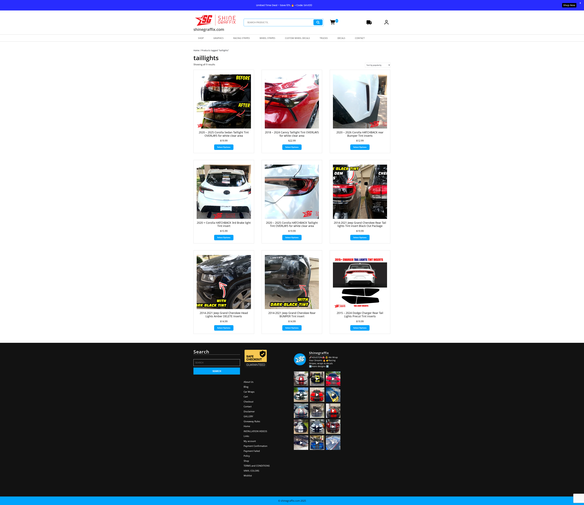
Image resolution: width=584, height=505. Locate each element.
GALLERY (248, 416)
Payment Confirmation (255, 445)
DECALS (341, 38)
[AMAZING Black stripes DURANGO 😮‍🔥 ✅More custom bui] (317, 426)
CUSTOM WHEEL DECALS (297, 38)
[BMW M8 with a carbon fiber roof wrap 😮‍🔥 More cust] (333, 442)
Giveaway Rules (252, 421)
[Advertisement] (367, 368)
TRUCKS (324, 38)
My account (250, 441)
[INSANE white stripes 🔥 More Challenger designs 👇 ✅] (301, 426)
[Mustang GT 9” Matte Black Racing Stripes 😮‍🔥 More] (317, 442)
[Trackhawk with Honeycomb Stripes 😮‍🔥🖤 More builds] (301, 394)
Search (318, 22)
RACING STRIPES (241, 38)
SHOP (201, 38)
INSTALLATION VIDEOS (255, 431)
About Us (248, 381)
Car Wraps (249, 391)
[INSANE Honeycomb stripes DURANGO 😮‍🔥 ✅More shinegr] (333, 378)
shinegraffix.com (208, 29)
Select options (223, 147)
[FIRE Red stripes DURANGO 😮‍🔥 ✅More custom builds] (333, 410)
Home (196, 50)
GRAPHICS (218, 38)
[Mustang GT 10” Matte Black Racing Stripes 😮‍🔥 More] (317, 410)
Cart (246, 396)
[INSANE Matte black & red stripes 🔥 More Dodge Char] (333, 426)
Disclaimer (249, 411)
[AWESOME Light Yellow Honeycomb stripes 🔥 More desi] (317, 378)
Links (246, 436)
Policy (247, 455)
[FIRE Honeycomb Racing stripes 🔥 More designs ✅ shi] (301, 378)
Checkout (248, 401)
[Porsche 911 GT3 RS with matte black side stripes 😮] (301, 442)
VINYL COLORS (251, 470)
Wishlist (248, 475)
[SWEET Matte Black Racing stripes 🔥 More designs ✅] (317, 394)
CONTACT (360, 38)
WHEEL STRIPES (267, 38)
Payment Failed (252, 450)
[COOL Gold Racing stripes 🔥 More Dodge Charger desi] (333, 394)
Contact (248, 406)
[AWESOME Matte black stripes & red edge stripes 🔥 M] (301, 410)
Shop (246, 460)
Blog (246, 386)
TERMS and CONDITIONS (257, 465)
